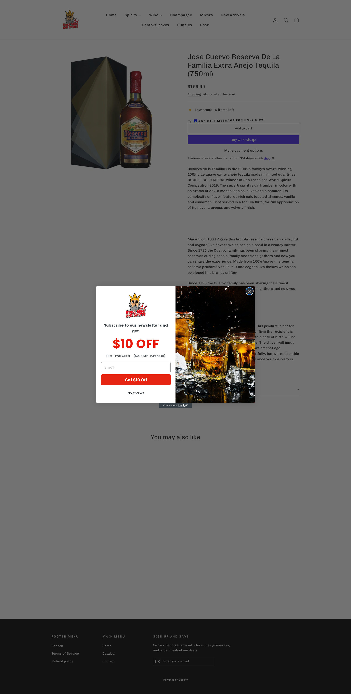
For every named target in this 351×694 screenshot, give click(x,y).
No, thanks (136, 393)
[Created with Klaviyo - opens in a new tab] (175, 405)
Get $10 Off (136, 380)
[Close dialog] (249, 291)
